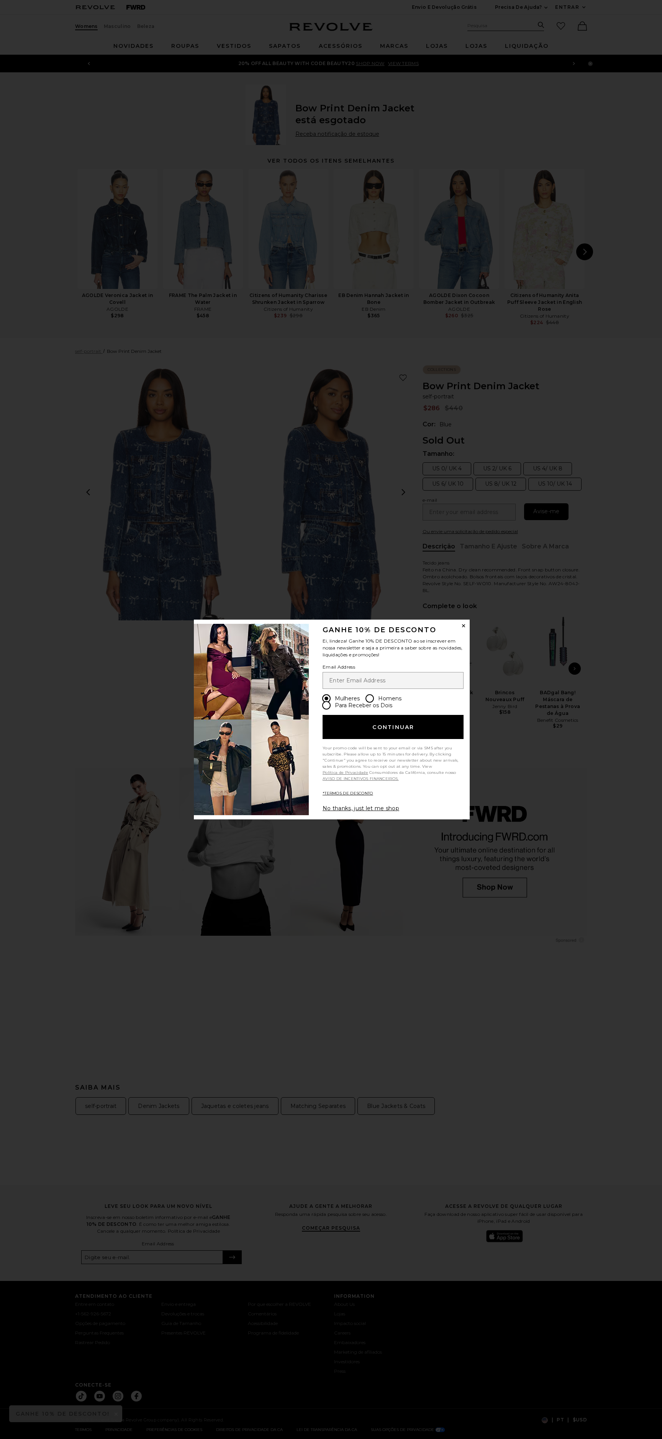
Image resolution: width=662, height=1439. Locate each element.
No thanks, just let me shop (361, 808)
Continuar (393, 727)
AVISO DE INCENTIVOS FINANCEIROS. (361, 778)
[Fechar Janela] (463, 626)
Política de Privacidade (345, 772)
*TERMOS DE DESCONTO (348, 793)
